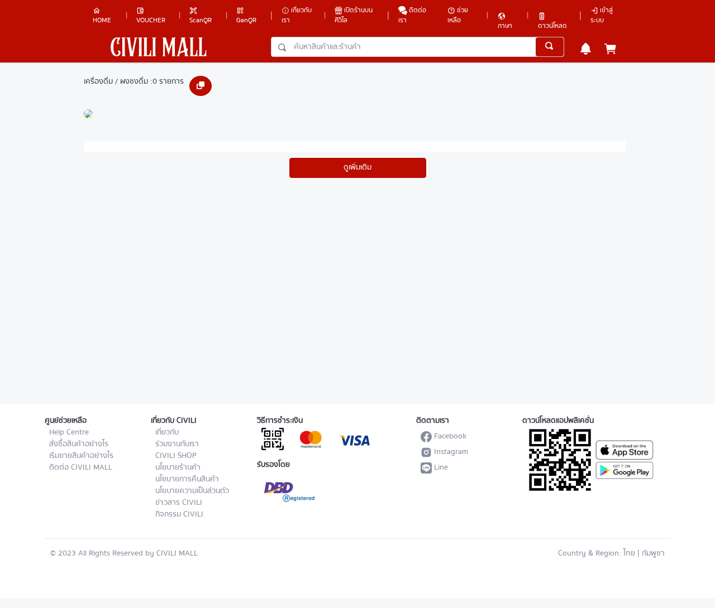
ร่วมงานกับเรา (177, 444)
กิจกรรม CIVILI (179, 514)
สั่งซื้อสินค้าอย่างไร (78, 444)
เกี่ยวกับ (167, 432)
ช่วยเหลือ (457, 15)
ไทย (629, 553)
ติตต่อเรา (412, 15)
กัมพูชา (653, 553)
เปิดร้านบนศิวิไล (354, 15)
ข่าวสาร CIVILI (178, 502)
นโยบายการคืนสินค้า (187, 479)
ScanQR (200, 20)
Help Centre (69, 432)
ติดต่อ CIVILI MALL (80, 467)
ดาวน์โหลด (552, 24)
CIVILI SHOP (176, 456)
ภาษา (505, 24)
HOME (102, 20)
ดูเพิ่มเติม (357, 167)
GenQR (246, 20)
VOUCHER (150, 20)
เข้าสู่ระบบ (601, 15)
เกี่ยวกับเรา (297, 15)
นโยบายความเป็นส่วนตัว (192, 491)
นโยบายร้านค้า (178, 467)
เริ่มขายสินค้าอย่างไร (81, 456)
